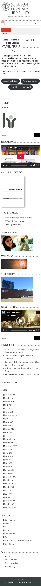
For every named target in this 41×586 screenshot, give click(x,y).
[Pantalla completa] (37, 165)
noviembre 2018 (10, 477)
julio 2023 (8, 419)
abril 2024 (8, 408)
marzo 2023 (9, 425)
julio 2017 (8, 490)
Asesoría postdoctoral (30, 81)
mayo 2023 (9, 422)
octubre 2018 (9, 480)
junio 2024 (8, 405)
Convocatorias (10, 520)
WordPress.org (10, 566)
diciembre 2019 (10, 470)
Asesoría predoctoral (10, 81)
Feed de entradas (11, 560)
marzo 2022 (9, 463)
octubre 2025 (9, 398)
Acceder (8, 556)
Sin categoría (9, 544)
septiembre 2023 (11, 415)
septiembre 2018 (10, 484)
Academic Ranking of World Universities (18, 218)
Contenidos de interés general (20, 87)
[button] (20, 321)
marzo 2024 (9, 412)
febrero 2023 (9, 429)
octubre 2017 (9, 487)
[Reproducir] (3, 165)
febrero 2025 (9, 401)
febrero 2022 (9, 466)
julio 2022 (8, 449)
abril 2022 (8, 460)
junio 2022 (8, 453)
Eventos (7, 523)
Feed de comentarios (12, 563)
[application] (20, 156)
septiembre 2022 (11, 446)
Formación (8, 527)
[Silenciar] (34, 165)
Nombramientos (10, 534)
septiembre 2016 (10, 507)
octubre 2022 (9, 443)
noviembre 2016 (10, 501)
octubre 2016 (9, 504)
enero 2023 (9, 432)
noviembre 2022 (10, 439)
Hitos (7, 530)
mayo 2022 (9, 456)
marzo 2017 (9, 497)
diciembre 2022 (10, 436)
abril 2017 (8, 494)
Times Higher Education (13, 224)
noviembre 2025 (10, 395)
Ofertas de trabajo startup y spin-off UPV (19, 540)
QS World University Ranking (14, 221)
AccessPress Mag (27, 582)
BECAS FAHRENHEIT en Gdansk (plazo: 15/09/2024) (22, 374)
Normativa (8, 537)
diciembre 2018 (10, 473)
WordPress (13, 582)
